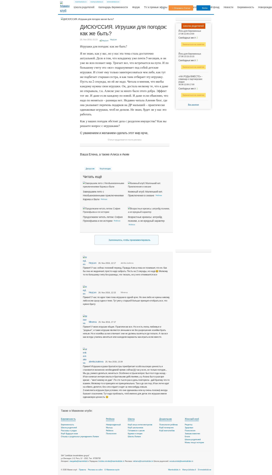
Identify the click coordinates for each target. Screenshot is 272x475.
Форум (136, 7)
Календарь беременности (113, 7)
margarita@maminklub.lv (79, 461)
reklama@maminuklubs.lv (143, 461)
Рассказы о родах (69, 430)
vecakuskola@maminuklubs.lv (181, 461)
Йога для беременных (189, 31)
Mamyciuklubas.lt (189, 470)
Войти (205, 8)
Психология (111, 433)
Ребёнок (110, 419)
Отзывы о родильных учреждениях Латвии (80, 436)
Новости (228, 7)
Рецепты (188, 424)
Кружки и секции (135, 433)
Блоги (187, 436)
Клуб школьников (135, 427)
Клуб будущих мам (69, 433)
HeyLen (92, 263)
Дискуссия (90, 169)
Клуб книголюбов (167, 430)
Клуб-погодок (105, 169)
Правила (82, 470)
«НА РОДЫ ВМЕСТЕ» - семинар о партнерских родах (190, 79)
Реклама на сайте (95, 470)
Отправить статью (182, 8)
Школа (131, 419)
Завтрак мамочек (192, 433)
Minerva (92, 322)
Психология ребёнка (168, 424)
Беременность (245, 7)
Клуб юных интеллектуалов (140, 424)
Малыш (109, 427)
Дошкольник (165, 419)
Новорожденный (113, 424)
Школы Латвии (134, 436)
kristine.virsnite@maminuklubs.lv (111, 461)
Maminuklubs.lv (174, 470)
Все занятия (193, 104)
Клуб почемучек (166, 427)
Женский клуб (192, 419)
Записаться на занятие (193, 44)
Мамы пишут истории (194, 442)
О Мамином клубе (111, 470)
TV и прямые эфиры (155, 7)
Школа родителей (84, 7)
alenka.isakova (95, 361)
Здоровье (189, 427)
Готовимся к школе (136, 430)
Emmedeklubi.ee (204, 470)
